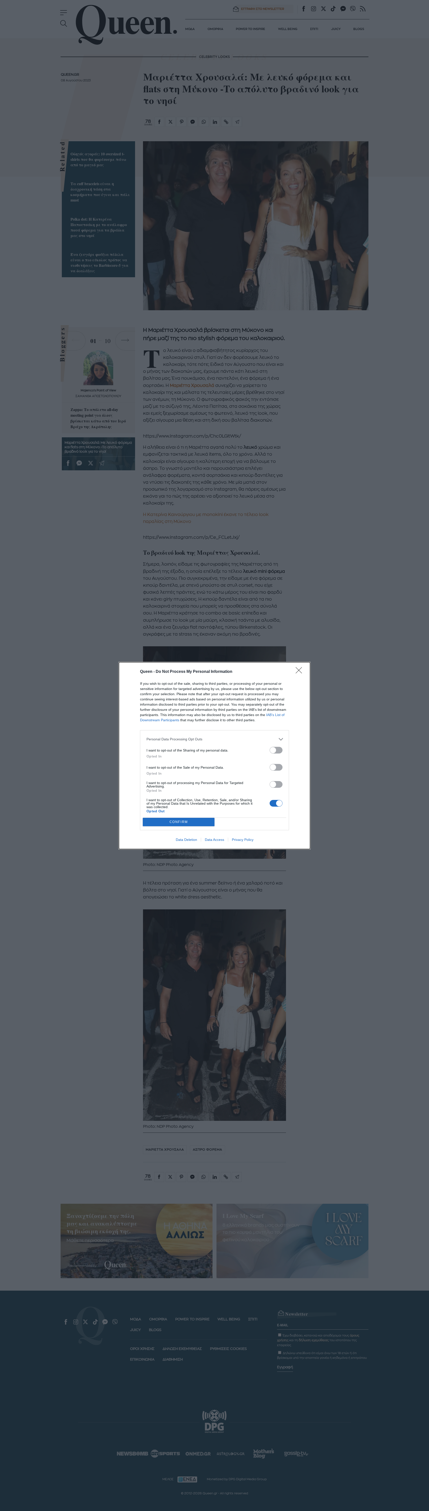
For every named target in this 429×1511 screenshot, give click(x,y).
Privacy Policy (242, 840)
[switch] (276, 750)
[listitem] (214, 739)
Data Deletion (186, 840)
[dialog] (214, 755)
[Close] (300, 672)
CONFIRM (179, 822)
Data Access (214, 840)
